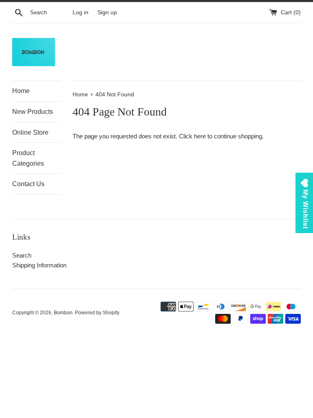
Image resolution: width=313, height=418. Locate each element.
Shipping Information (39, 265)
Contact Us (28, 183)
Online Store (30, 132)
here (200, 136)
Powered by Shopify (97, 313)
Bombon (63, 313)
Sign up (107, 12)
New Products (32, 111)
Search (21, 255)
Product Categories (28, 158)
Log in (80, 12)
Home (21, 90)
